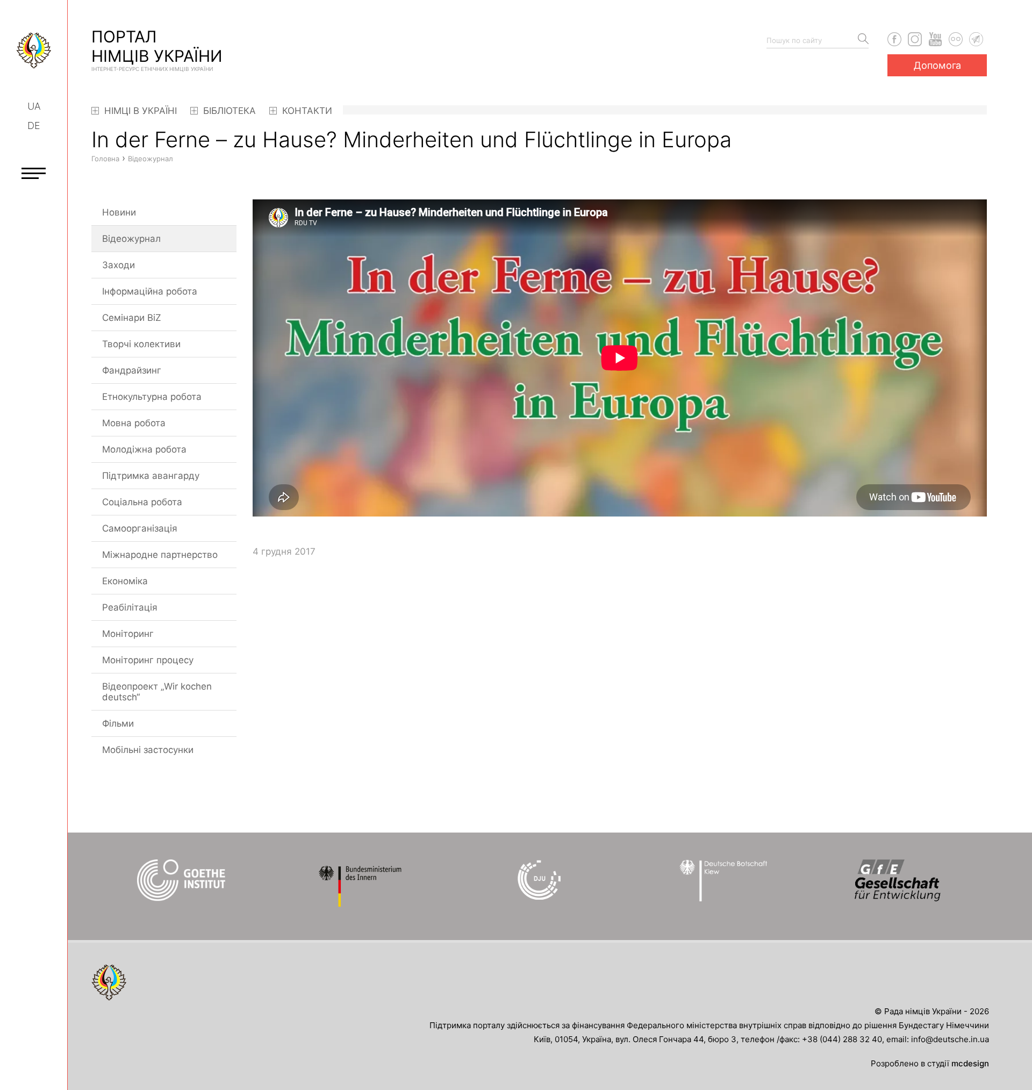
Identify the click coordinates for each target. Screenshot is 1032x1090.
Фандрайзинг (131, 370)
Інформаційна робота (149, 291)
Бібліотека (228, 110)
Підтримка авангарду (150, 475)
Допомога (937, 65)
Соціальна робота (142, 502)
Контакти (306, 110)
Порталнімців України (157, 49)
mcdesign (970, 1063)
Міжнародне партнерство (160, 554)
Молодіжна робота (144, 449)
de (33, 125)
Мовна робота (134, 423)
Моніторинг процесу (148, 660)
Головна (105, 158)
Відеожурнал (131, 238)
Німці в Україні (139, 110)
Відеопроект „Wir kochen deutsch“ (157, 691)
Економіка (125, 581)
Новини (119, 212)
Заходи (118, 265)
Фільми (118, 723)
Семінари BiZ (131, 317)
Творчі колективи (141, 344)
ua (33, 106)
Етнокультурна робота (152, 396)
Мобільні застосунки (148, 749)
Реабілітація (129, 607)
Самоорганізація (139, 528)
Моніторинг (128, 633)
